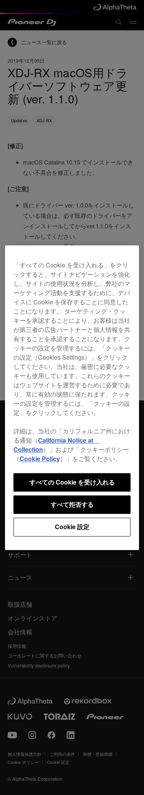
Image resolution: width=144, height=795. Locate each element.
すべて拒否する (72, 504)
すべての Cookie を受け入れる (72, 482)
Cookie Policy (40, 458)
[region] (72, 397)
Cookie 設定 (72, 527)
